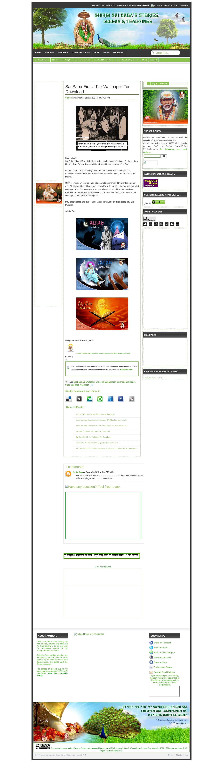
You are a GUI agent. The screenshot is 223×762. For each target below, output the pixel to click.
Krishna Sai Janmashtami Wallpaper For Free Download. (97, 443)
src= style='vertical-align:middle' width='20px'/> (117, 6)
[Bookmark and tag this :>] (133, 399)
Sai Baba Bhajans (42, 60)
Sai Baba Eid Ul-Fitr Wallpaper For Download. (97, 89)
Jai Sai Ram (78, 472)
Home (38, 52)
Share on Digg (160, 662)
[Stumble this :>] (91, 399)
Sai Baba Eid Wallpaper (84, 382)
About (144, 60)
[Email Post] (91, 385)
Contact (154, 60)
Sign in (179, 755)
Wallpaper (118, 52)
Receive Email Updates (164, 672)
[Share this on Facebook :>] (123, 399)
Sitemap (49, 52)
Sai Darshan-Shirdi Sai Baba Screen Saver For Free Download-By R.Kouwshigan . (107, 448)
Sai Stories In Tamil (82, 60)
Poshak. (164, 84)
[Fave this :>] (102, 399)
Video (106, 52)
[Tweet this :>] (112, 399)
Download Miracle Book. (103, 60)
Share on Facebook (162, 643)
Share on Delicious (162, 657)
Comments (183, 6)
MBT (85, 755)
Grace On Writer (80, 52)
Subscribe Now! (126, 369)
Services (63, 52)
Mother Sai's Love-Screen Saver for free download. (95, 414)
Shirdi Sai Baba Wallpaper (77, 385)
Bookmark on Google (163, 667)
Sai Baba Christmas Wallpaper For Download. (93, 431)
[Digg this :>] (81, 399)
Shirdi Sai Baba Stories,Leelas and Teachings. (58, 755)
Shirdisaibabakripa (150, 378)
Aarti (96, 52)
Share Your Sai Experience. (127, 60)
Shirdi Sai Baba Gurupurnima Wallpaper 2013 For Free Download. (101, 420)
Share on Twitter (161, 648)
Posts (146, 6)
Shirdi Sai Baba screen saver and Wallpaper (115, 382)
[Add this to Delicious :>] (70, 399)
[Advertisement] (111, 72)
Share (68, 98)
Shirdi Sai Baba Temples (61, 60)
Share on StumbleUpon (164, 652)
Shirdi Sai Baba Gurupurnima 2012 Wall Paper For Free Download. (101, 426)
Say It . (155, 84)
